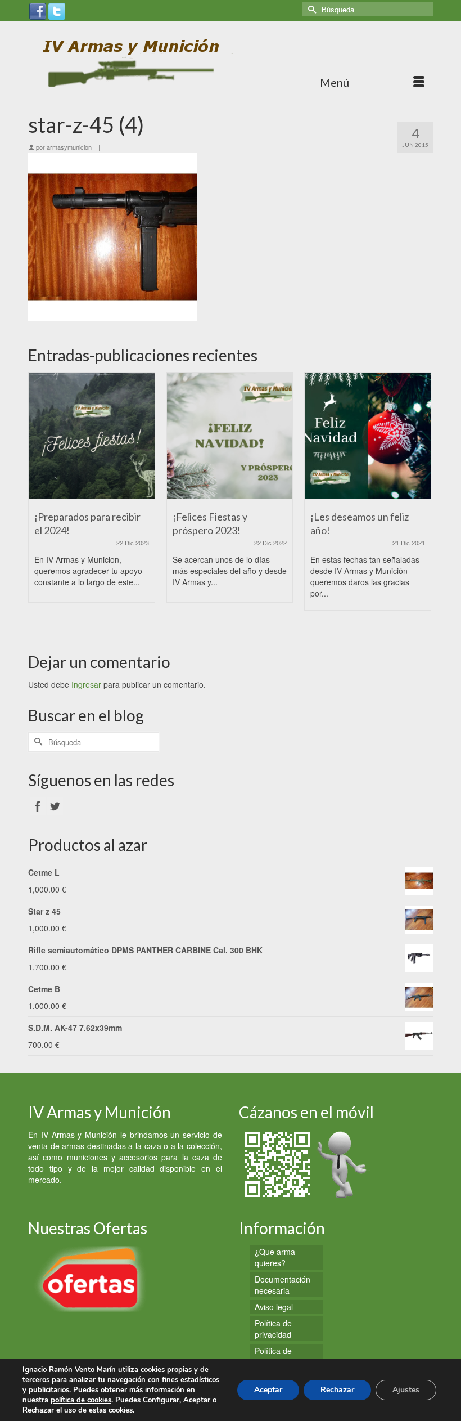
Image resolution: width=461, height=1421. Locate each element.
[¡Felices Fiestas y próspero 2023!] (230, 436)
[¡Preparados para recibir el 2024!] (92, 436)
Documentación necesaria (282, 1285)
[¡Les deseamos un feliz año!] (368, 436)
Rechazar (337, 1389)
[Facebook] (37, 10)
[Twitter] (56, 10)
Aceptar (268, 1389)
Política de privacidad (273, 1328)
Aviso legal (274, 1306)
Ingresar (86, 684)
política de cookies (81, 1400)
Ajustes (405, 1389)
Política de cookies (273, 1356)
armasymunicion (69, 146)
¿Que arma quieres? (275, 1257)
